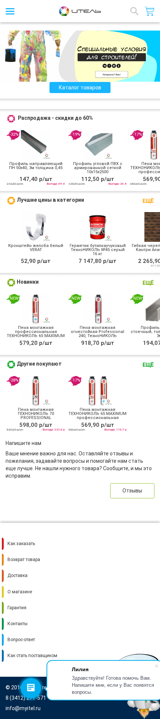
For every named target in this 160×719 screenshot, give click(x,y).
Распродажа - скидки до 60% (55, 118)
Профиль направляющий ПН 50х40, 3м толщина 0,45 (36, 165)
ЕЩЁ (148, 201)
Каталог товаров (80, 87)
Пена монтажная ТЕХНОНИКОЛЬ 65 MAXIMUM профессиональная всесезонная (97, 415)
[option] (80, 56)
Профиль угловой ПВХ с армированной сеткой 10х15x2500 (97, 167)
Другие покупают (39, 364)
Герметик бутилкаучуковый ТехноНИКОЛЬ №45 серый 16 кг (98, 249)
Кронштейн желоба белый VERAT (35, 247)
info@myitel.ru (23, 708)
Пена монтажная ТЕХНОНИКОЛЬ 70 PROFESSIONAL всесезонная (35, 415)
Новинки (28, 282)
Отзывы (132, 491)
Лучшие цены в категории (50, 200)
